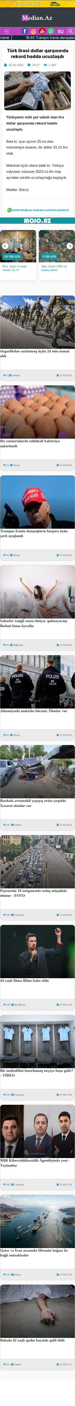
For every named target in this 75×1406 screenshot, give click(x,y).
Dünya (16, 465)
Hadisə (17, 825)
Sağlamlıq (18, 645)
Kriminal (16, 375)
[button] (5, 246)
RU (61, 31)
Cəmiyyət (19, 915)
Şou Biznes (20, 1004)
